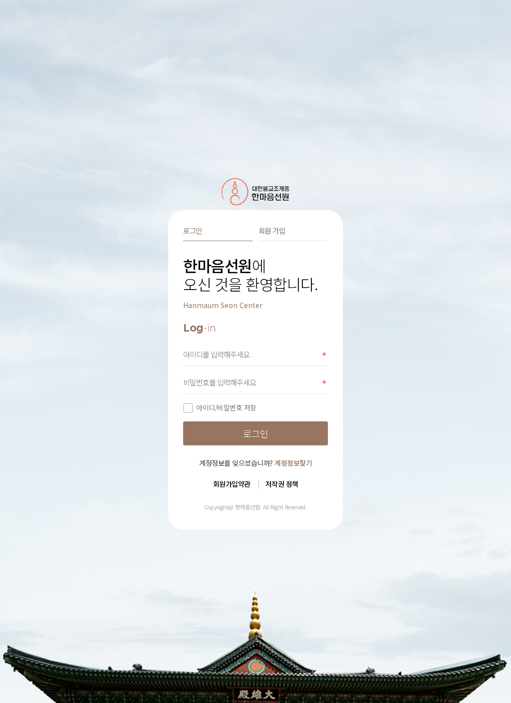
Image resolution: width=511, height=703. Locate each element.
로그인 (192, 230)
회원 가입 (271, 230)
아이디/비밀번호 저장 (226, 407)
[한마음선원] (256, 191)
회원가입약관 (232, 484)
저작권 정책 (281, 484)
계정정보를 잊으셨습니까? (255, 463)
